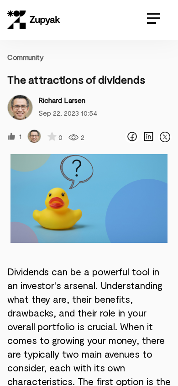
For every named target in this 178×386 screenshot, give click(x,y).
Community (25, 57)
